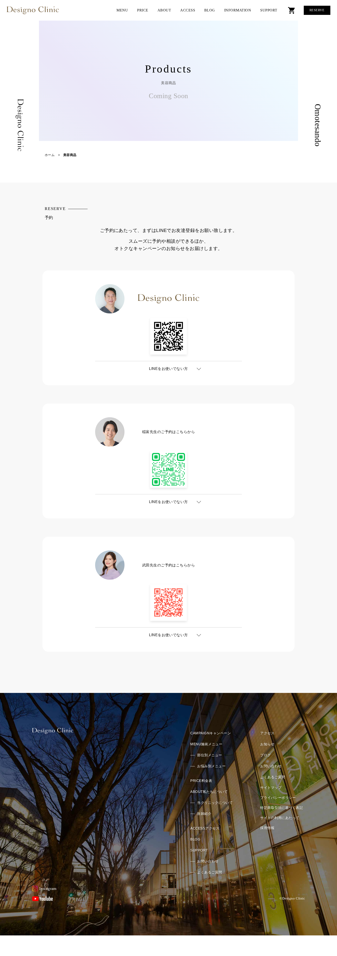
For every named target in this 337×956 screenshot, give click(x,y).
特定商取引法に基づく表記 (281, 808)
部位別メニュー (209, 755)
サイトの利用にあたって (279, 818)
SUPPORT (268, 10)
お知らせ (267, 744)
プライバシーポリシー (278, 798)
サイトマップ (271, 787)
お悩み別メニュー (211, 766)
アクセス (204, 828)
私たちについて (209, 792)
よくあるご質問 (209, 872)
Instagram (48, 888)
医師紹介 (204, 814)
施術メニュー (206, 744)
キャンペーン (210, 733)
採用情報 (267, 828)
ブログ (265, 755)
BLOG (209, 10)
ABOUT (164, 10)
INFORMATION (237, 10)
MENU (122, 10)
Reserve (316, 10)
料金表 (201, 781)
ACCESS (187, 10)
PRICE (142, 10)
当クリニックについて (215, 803)
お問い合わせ (207, 861)
